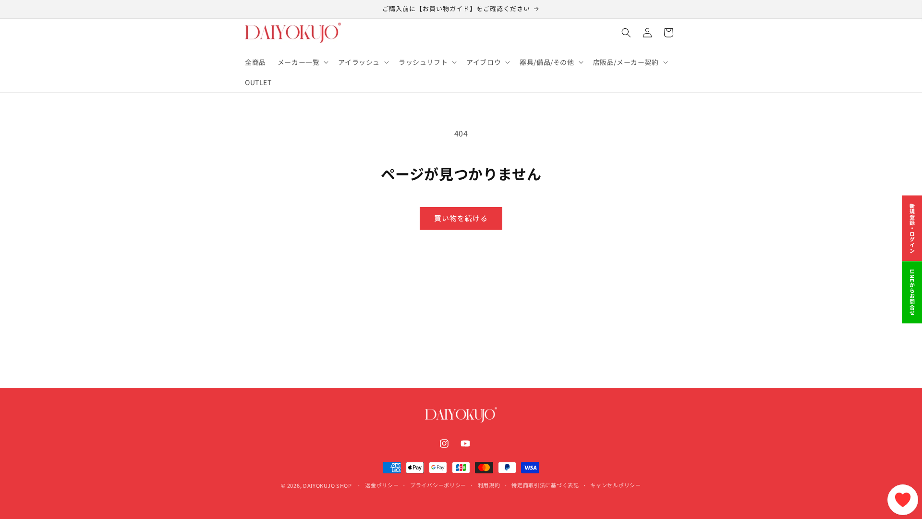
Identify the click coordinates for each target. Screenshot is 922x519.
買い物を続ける (461, 218)
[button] (302, 62)
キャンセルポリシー (615, 485)
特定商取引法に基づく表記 (545, 485)
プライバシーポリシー (438, 485)
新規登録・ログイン (912, 228)
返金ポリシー (382, 485)
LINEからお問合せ (912, 292)
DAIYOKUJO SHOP (327, 485)
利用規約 (489, 485)
